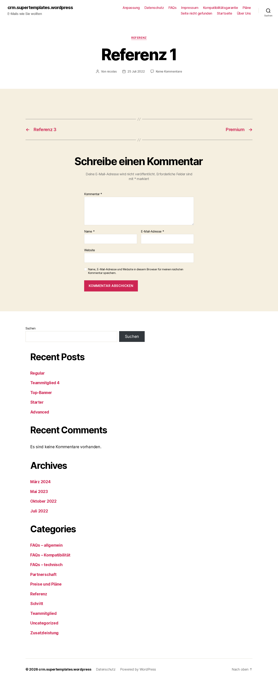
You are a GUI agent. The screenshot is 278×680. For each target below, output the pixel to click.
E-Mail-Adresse (152, 231)
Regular (37, 373)
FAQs (172, 8)
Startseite (224, 13)
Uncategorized (44, 623)
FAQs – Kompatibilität (50, 555)
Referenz (139, 37)
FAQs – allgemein (46, 545)
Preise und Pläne (46, 584)
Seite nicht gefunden (196, 13)
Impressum (189, 8)
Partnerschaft (43, 574)
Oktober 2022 (43, 501)
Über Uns (244, 13)
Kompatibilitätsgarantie (220, 8)
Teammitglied (43, 613)
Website (89, 250)
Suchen (30, 328)
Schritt (36, 603)
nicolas (112, 71)
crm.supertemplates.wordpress (40, 7)
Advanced (39, 412)
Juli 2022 (39, 511)
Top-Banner (41, 392)
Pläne (247, 8)
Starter (36, 402)
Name (89, 231)
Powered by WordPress (138, 669)
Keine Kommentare (169, 71)
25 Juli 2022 (136, 71)
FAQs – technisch (46, 564)
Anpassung (131, 8)
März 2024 (40, 481)
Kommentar (93, 194)
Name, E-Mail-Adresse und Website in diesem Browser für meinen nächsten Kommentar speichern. (135, 271)
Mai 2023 (39, 491)
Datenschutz (154, 8)
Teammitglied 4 (45, 382)
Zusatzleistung (44, 633)
